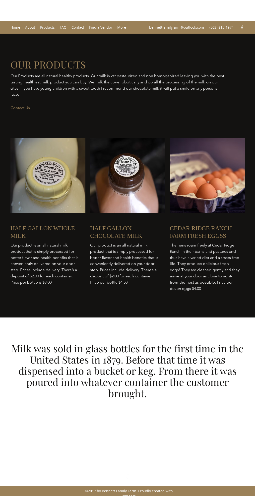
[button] (20, 108)
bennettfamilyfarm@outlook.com (176, 27)
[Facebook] (242, 27)
